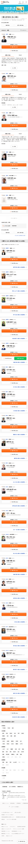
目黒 (7, 733)
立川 (7, 749)
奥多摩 (7, 764)
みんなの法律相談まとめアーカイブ (18, 833)
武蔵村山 (12, 754)
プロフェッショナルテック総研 (18, 828)
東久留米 (7, 754)
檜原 (3, 764)
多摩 (17, 754)
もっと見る (15, 68)
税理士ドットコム (5, 826)
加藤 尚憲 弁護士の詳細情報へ (19, 574)
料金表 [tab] (20, 55)
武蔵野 (11, 749)
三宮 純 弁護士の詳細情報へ (20, 622)
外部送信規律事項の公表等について (8, 817)
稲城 (21, 754)
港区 (13, 728)
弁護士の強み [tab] (8, 55)
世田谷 (11, 733)
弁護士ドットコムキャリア (6, 828)
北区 (7, 736)
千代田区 (4, 728)
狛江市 (7, 626)
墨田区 (12, 741)
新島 (10, 770)
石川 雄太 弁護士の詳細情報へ (19, 387)
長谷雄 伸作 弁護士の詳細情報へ (19, 717)
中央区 (9, 728)
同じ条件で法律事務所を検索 (20, 235)
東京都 (2, 3)
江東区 (17, 741)
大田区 (3, 743)
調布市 (7, 367)
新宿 (3, 733)
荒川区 (8, 743)
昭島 (23, 749)
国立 (20, 757)
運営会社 (3, 819)
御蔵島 (22, 770)
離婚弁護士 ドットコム (6, 833)
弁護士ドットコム (5, 803)
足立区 (12, 743)
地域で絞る (8, 25)
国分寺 (14, 751)
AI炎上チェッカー (9, 835)
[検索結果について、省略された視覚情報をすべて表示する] (26, 19)
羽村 (10, 762)
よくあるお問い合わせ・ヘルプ (7, 812)
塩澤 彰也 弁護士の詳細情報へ (19, 598)
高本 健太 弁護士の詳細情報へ (19, 645)
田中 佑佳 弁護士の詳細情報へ (19, 314)
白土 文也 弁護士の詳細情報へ (19, 482)
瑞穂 (19, 762)
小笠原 (3, 778)
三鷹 (3, 17)
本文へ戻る (24, 799)
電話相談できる (20, 786)
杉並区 (7, 486)
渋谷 (15, 733)
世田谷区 (7, 534)
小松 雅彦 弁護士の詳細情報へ (19, 410)
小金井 (8, 757)
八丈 (3, 772)
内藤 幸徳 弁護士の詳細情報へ (19, 362)
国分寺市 (7, 650)
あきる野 (14, 762)
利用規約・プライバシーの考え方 (7, 814)
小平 (12, 757)
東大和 (22, 751)
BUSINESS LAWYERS (21, 826)
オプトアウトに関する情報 (11, 819)
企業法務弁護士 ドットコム (16, 831)
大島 (3, 770)
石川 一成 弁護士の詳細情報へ (19, 529)
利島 (7, 770)
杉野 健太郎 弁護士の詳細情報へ (19, 505)
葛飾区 (17, 743)
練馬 (15, 736)
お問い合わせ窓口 (18, 812)
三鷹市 (7, 34)
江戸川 (21, 743)
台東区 (8, 741)
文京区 (3, 741)
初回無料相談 (14, 225)
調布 (3, 751)
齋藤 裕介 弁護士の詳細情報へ (19, 434)
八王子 (3, 749)
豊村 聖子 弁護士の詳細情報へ (19, 669)
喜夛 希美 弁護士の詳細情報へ (19, 267)
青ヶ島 (7, 772)
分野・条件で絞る (20, 25)
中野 (18, 733)
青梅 (3, 762)
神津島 (14, 770)
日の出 (23, 762)
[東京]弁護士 (12, 803)
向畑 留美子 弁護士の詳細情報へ (19, 338)
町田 (7, 751)
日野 (10, 751)
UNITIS (3, 835)
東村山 (16, 757)
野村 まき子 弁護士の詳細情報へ (19, 291)
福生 (7, 762)
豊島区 (3, 736)
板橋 (11, 736)
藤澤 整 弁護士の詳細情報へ (20, 458)
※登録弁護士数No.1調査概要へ (22, 13)
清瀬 (3, 754)
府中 (19, 749)
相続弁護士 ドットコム (6, 831)
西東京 (3, 757)
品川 (21, 741)
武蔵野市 (7, 248)
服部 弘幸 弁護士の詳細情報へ (19, 693)
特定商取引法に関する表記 (21, 817)
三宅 (18, 770)
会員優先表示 (24, 30)
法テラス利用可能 (12, 786)
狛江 (18, 751)
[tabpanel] (14, 65)
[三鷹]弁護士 (19, 803)
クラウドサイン (12, 826)
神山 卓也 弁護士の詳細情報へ (19, 553)
